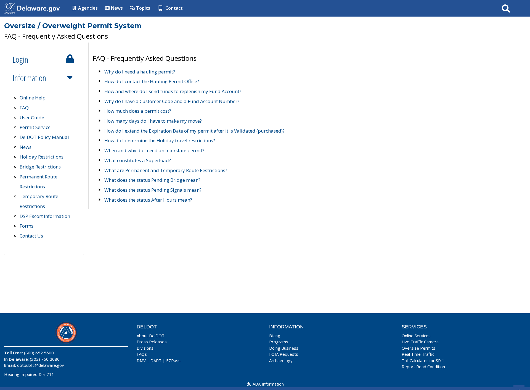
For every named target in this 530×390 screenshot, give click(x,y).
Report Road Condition (423, 366)
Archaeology (281, 360)
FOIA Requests (283, 354)
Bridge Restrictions (40, 167)
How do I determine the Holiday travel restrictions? (159, 140)
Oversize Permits (418, 348)
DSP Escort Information (45, 216)
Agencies (87, 8)
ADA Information (267, 384)
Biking (274, 335)
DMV (141, 360)
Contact (173, 8)
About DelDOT (151, 335)
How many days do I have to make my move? (153, 121)
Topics (142, 8)
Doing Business (283, 348)
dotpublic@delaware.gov (40, 365)
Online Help (33, 97)
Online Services (416, 335)
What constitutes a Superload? (137, 160)
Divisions (145, 348)
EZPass (173, 360)
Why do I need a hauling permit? (139, 71)
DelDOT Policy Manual (44, 137)
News (116, 8)
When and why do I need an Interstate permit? (154, 150)
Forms (26, 226)
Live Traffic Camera (420, 341)
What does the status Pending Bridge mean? (152, 180)
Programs (278, 341)
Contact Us (31, 236)
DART (155, 360)
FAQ (24, 107)
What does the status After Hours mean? (148, 200)
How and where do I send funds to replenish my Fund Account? (172, 91)
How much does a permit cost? (137, 111)
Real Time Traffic (418, 354)
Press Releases (152, 341)
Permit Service (35, 127)
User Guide (32, 117)
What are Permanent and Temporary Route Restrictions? (165, 170)
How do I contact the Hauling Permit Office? (151, 81)
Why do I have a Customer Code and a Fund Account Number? (171, 101)
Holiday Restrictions (41, 157)
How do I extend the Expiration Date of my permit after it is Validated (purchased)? (194, 131)
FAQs (142, 354)
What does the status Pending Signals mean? (153, 190)
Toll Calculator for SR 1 (423, 360)
